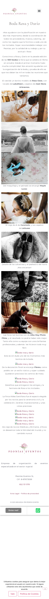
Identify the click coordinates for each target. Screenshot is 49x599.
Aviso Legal (14, 493)
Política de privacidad (30, 493)
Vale (13, 594)
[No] (45, 588)
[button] (39, 11)
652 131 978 (24, 484)
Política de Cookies (29, 594)
